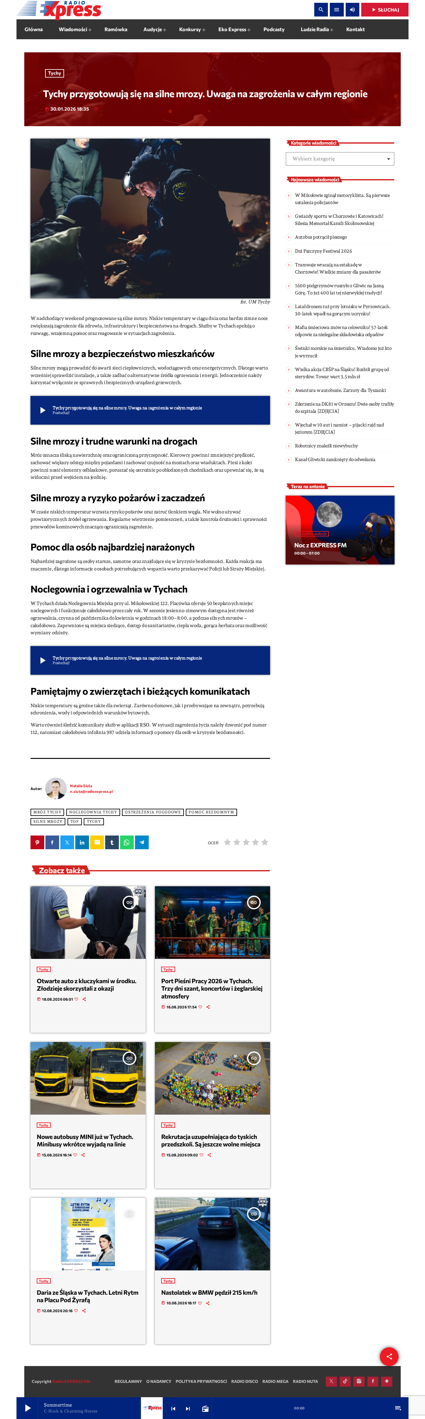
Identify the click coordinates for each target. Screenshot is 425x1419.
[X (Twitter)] (331, 1382)
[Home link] (58, 9)
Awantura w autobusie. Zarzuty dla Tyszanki (340, 390)
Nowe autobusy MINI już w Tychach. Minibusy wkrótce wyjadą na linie (85, 1140)
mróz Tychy (47, 812)
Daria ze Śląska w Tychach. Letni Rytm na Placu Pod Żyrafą (87, 1296)
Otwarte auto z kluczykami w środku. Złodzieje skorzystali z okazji (86, 985)
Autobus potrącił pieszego (321, 237)
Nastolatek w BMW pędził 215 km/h (209, 1292)
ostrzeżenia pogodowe (153, 812)
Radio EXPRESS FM (71, 1381)
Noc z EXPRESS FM (320, 545)
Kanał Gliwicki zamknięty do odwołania (335, 459)
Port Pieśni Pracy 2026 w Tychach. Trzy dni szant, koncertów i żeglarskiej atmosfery (211, 988)
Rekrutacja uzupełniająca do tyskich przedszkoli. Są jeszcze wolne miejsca (210, 1140)
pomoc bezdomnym (211, 812)
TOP (74, 821)
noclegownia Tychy (93, 812)
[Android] (386, 1382)
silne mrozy (48, 821)
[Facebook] (373, 1382)
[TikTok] (345, 1382)
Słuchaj (385, 10)
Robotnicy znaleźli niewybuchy (326, 446)
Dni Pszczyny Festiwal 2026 (323, 251)
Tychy (54, 73)
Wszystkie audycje (312, 534)
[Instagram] (359, 1382)
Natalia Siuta (81, 785)
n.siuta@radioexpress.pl (91, 791)
